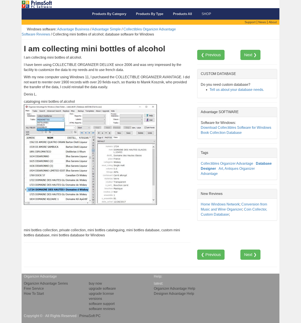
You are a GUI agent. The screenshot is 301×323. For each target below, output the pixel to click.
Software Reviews (36, 34)
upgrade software (102, 288)
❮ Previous (211, 55)
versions (95, 299)
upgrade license (101, 293)
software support (102, 304)
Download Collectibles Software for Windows (236, 127)
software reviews (102, 309)
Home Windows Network (220, 204)
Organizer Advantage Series (46, 283)
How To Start (34, 293)
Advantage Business (73, 29)
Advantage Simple (106, 29)
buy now (95, 283)
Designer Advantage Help (174, 293)
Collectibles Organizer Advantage (149, 29)
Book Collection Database (221, 132)
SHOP (206, 14)
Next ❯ (250, 55)
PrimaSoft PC (90, 316)
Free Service (34, 288)
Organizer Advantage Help (174, 288)
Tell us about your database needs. (237, 89)
